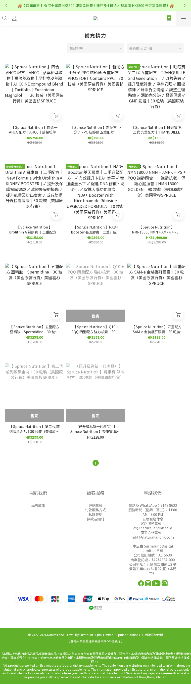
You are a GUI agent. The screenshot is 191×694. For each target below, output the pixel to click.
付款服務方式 (95, 509)
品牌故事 (38, 505)
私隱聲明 (95, 514)
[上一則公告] (6, 5)
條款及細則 (95, 518)
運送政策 (95, 505)
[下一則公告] (185, 5)
